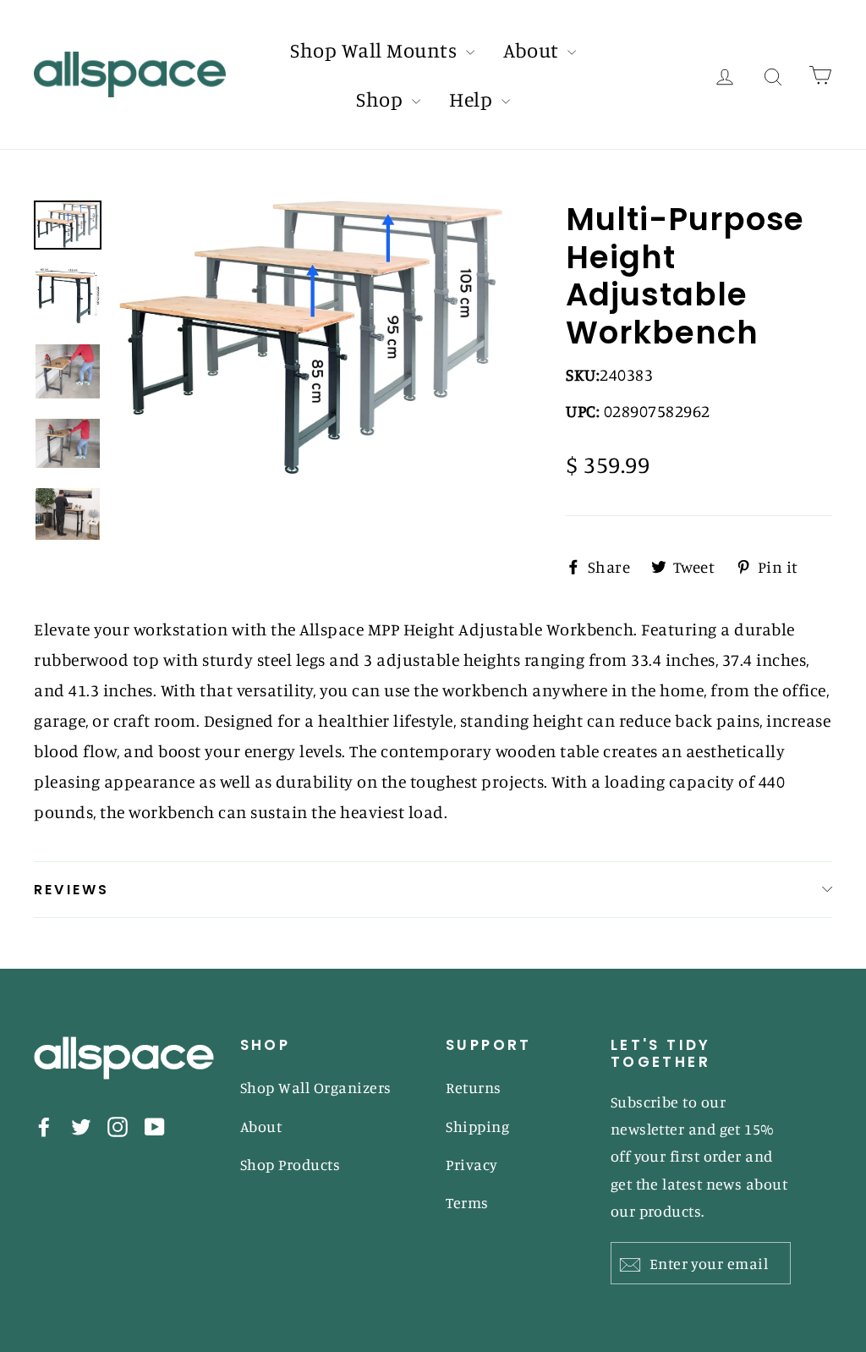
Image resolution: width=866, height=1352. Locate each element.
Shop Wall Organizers (316, 1087)
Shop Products (290, 1164)
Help (473, 99)
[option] (310, 338)
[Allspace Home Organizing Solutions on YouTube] (155, 1125)
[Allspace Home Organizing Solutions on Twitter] (81, 1125)
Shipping (477, 1126)
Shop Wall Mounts (376, 50)
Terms (467, 1202)
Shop (382, 99)
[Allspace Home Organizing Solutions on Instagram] (117, 1125)
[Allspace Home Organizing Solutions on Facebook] (44, 1125)
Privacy (472, 1164)
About (533, 50)
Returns (474, 1087)
